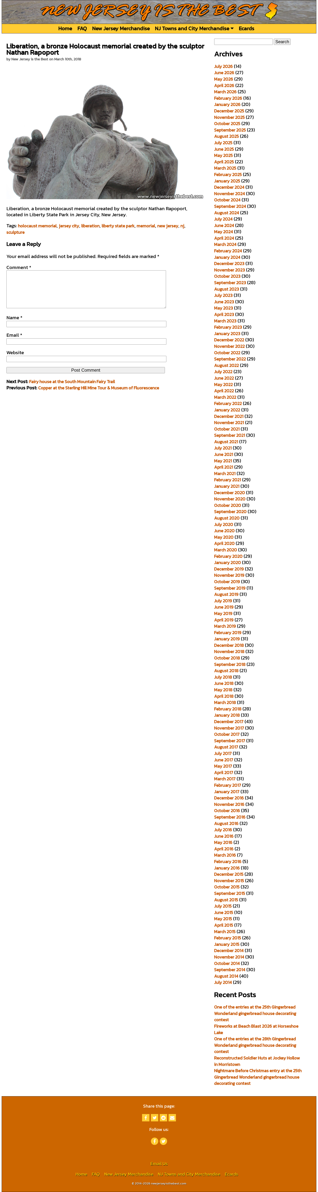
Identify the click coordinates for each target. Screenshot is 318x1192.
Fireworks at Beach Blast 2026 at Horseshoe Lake (256, 1029)
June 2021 (223, 454)
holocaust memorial (37, 226)
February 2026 (228, 98)
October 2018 (227, 658)
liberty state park (118, 226)
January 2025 (227, 181)
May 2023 (223, 308)
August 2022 (226, 365)
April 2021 (223, 467)
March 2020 (225, 550)
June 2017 (223, 760)
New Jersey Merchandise (121, 28)
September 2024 (230, 206)
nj (182, 226)
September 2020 (230, 511)
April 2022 (224, 390)
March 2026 (225, 91)
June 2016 (224, 836)
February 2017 (227, 785)
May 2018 (223, 689)
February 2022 (228, 403)
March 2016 (225, 855)
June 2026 (224, 72)
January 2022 (227, 410)
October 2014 (227, 963)
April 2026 (224, 85)
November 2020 (229, 499)
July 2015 (223, 906)
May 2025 (223, 155)
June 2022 (224, 378)
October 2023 (227, 276)
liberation (90, 226)
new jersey (167, 226)
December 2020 (229, 492)
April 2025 (224, 162)
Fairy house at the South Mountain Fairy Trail (72, 381)
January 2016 (227, 868)
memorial (146, 226)
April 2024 (224, 238)
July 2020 (223, 524)
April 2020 (224, 543)
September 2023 (230, 282)
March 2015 (225, 931)
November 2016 (229, 804)
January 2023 (227, 333)
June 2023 (224, 301)
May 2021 (223, 461)
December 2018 (229, 645)
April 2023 (224, 314)
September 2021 (229, 435)
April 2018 (224, 696)
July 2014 (223, 982)
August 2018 (226, 670)
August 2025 (226, 136)
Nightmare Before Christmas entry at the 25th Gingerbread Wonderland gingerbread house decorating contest (258, 1076)
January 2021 (226, 486)
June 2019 (224, 607)
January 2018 (227, 715)
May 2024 (223, 231)
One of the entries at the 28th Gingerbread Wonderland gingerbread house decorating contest (255, 1045)
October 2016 (227, 810)
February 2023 (228, 327)
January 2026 (227, 104)
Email (14, 335)
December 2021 (228, 416)
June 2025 (224, 149)
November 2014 (229, 957)
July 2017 (223, 753)
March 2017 (225, 778)
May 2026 (223, 79)
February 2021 (227, 479)
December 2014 (229, 950)
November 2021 (229, 422)
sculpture (15, 232)
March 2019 (225, 626)
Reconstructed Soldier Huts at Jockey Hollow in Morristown (257, 1061)
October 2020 (227, 505)
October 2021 (227, 429)
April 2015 (223, 925)
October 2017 (227, 734)
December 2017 (228, 721)
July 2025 (223, 142)
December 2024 (229, 187)
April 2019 (224, 620)
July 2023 (223, 295)
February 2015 (227, 938)
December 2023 (229, 263)
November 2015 (229, 880)
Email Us (159, 1163)
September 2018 (229, 664)
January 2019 (227, 639)
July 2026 (223, 66)
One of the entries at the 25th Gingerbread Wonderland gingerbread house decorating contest (255, 1013)
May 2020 (224, 537)
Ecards (246, 28)
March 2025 (225, 168)
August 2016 (226, 823)
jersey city (69, 226)
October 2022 (227, 352)
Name (14, 317)
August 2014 (226, 976)
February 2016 (227, 861)
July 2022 (223, 371)
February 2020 (228, 556)
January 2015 (226, 944)
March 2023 (225, 321)
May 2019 (223, 613)
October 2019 (227, 581)
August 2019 (226, 594)
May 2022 (223, 384)
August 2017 (226, 747)
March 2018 (225, 702)
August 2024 (226, 212)
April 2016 (224, 849)
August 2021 (226, 441)
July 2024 (223, 219)
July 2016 (223, 829)
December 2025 (229, 111)
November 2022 (229, 346)
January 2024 (227, 257)
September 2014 (229, 969)
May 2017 (223, 766)
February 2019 (227, 632)
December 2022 (229, 340)
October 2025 (227, 123)
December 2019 (229, 569)
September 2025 (230, 130)
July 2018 (223, 677)
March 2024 (225, 244)
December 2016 (229, 798)
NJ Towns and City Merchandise (193, 28)
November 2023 (229, 270)
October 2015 (227, 887)
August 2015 (226, 899)
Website (15, 352)
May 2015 (223, 918)
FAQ (82, 28)
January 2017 (226, 791)
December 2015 (228, 874)
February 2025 (228, 174)
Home (65, 28)
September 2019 (229, 588)
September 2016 (229, 817)
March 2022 (225, 397)
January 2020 (227, 562)
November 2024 (229, 193)
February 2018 (227, 709)
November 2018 (229, 651)
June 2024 (224, 225)
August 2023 (226, 289)
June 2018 (224, 683)
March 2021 (225, 473)
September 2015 (229, 893)
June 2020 (224, 530)
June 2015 (223, 912)
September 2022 (230, 359)
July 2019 (223, 600)
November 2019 (229, 575)
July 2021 (223, 448)
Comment (18, 267)
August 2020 (227, 518)
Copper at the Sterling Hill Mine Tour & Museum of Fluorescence (98, 388)
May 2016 (223, 842)
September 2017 (229, 740)
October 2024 (227, 200)
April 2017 (223, 772)
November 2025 (229, 117)
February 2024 (228, 251)
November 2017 (229, 728)
